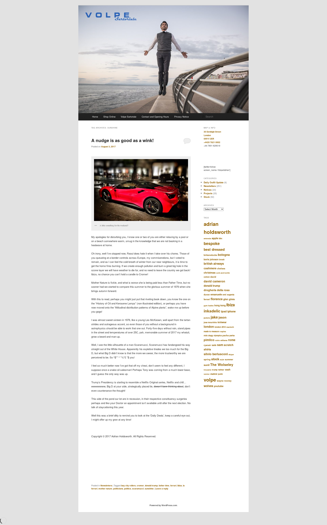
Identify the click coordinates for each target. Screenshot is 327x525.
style (222, 359)
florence (217, 299)
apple (215, 238)
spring (207, 359)
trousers (207, 369)
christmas (209, 272)
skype (231, 354)
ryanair (207, 345)
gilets (232, 299)
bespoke (212, 243)
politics (127, 488)
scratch (228, 345)
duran (207, 294)
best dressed (214, 249)
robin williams (221, 340)
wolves (208, 386)
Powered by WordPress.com (163, 505)
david (213, 276)
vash (227, 369)
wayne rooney (224, 380)
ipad (224, 311)
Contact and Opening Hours (155, 116)
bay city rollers (128, 485)
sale (214, 345)
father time (164, 485)
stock (215, 359)
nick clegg (208, 335)
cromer (140, 485)
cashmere (210, 268)
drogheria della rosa (217, 290)
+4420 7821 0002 (212, 142)
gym (205, 305)
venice (206, 374)
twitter (221, 369)
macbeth (230, 327)
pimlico (209, 340)
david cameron (214, 281)
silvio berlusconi (216, 354)
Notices (208, 189)
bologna (224, 254)
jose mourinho (210, 322)
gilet (225, 299)
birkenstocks (210, 255)
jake (214, 317)
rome (231, 340)
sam (220, 345)
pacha (225, 335)
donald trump (151, 485)
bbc (220, 238)
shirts (207, 349)
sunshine (149, 488)
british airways (214, 263)
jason (223, 317)
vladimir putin (216, 374)
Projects (208, 193)
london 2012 (220, 327)
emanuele (216, 294)
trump (214, 369)
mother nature (105, 488)
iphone (231, 311)
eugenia (230, 294)
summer (229, 359)
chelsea (221, 268)
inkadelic (212, 311)
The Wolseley (221, 364)
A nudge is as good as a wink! (122, 140)
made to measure (211, 331)
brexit (221, 259)
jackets (207, 317)
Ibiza (179, 485)
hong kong (220, 305)
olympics (218, 335)
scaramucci (138, 488)
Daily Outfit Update (213, 182)
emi (224, 294)
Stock (207, 196)
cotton (207, 276)
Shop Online (109, 116)
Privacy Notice (181, 116)
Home (95, 116)
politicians (118, 488)
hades (211, 305)
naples (223, 331)
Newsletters (106, 485)
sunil (206, 365)
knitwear (222, 322)
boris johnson (211, 259)
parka (232, 335)
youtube (218, 386)
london (209, 326)
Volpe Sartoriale (128, 116)
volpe (210, 379)
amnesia (207, 238)
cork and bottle (223, 273)
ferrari (173, 485)
